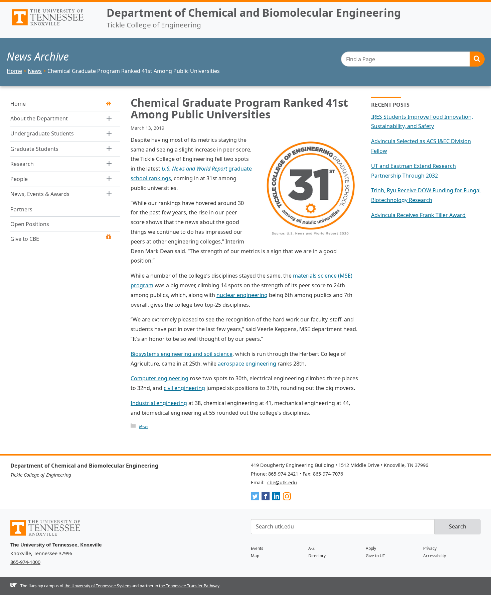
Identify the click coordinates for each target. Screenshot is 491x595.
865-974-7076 (328, 474)
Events (257, 548)
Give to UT (375, 556)
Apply (371, 548)
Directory (317, 556)
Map (255, 556)
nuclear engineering (242, 295)
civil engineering (184, 388)
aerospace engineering (247, 363)
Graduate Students (34, 149)
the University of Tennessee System (97, 586)
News (143, 426)
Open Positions (29, 224)
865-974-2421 (283, 474)
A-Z (311, 548)
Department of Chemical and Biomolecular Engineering (254, 12)
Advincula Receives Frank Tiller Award (418, 215)
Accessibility (434, 556)
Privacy (430, 548)
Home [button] (18, 103)
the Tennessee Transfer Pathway (189, 586)
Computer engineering (159, 378)
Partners (21, 209)
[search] (412, 59)
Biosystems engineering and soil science (181, 354)
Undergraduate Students (42, 133)
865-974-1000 (25, 562)
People (19, 179)
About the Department (39, 118)
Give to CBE (24, 238)
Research (22, 164)
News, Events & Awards (39, 194)
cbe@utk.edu (282, 482)
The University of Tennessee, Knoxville (53, 25)
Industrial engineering (159, 403)
